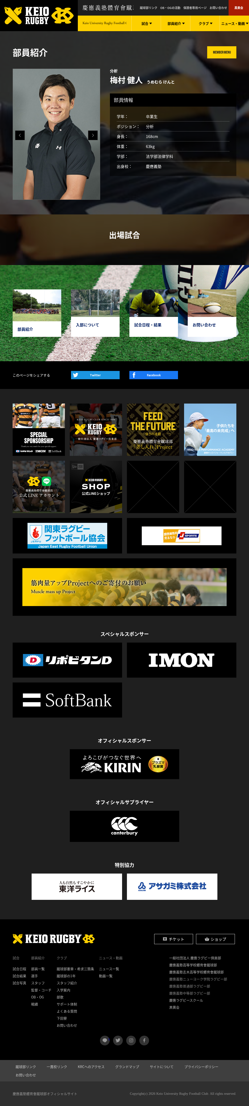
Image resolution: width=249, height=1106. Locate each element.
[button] (93, 135)
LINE (109, 1038)
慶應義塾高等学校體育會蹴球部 (193, 964)
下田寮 (62, 1018)
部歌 (60, 997)
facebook (144, 1040)
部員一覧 (38, 968)
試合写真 (19, 982)
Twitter (95, 375)
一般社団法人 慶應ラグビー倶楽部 (195, 957)
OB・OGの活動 (170, 8)
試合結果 (19, 975)
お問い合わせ (218, 8)
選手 (34, 975)
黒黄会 (238, 8)
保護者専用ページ (195, 8)
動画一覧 (106, 975)
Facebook (154, 375)
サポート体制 (67, 1004)
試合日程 (19, 968)
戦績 (34, 1004)
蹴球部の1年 (66, 975)
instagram (131, 1040)
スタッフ (38, 982)
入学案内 (63, 989)
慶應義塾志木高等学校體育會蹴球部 (196, 971)
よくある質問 (67, 1011)
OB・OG (37, 997)
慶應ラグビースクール (186, 1000)
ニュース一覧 (109, 968)
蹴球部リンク (148, 8)
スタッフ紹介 (67, 982)
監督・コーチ (41, 989)
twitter (118, 1040)
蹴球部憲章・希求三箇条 (75, 968)
